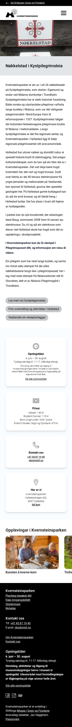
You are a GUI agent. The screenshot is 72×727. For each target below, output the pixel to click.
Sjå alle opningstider (36, 379)
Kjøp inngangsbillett (18, 600)
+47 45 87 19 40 (36, 457)
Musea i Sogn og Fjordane (33, 710)
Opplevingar (13, 604)
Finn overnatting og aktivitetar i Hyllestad (33, 309)
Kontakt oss (13, 641)
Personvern (12, 719)
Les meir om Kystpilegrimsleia (26, 300)
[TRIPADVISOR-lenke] (21, 695)
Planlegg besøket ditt (18, 595)
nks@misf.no (36, 460)
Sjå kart (36, 504)
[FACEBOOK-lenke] (8, 695)
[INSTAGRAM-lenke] (14, 695)
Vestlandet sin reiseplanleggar (26, 317)
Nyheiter (11, 608)
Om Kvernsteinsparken (19, 637)
